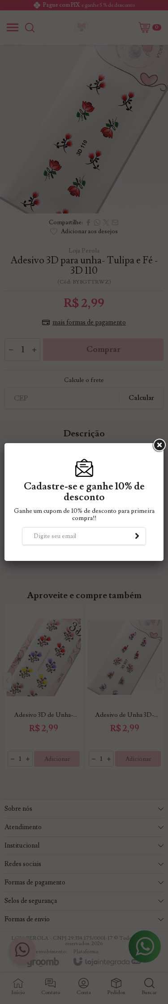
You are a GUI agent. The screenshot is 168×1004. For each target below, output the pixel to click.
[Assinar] (137, 536)
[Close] (158, 445)
